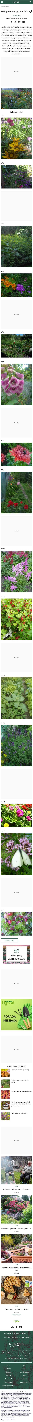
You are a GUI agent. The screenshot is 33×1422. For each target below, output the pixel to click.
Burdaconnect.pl (24, 1382)
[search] (30, 2)
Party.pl (24, 1365)
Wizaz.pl (25, 1379)
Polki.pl (24, 1369)
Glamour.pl (8, 1372)
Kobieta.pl (8, 1369)
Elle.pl (8, 1365)
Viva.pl (24, 1375)
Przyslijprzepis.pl (24, 1372)
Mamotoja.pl (8, 1379)
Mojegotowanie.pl (8, 1382)
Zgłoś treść (9, 941)
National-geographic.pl (8, 1386)
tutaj (14, 1419)
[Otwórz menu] (2, 2)
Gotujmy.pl (8, 1375)
